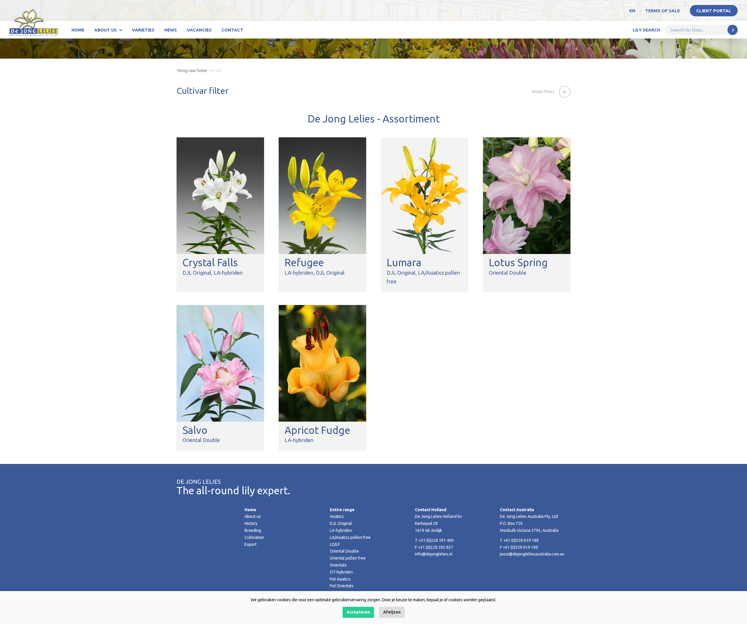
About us (105, 30)
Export (250, 544)
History (251, 523)
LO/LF (335, 544)
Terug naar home (192, 70)
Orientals (338, 565)
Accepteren (358, 612)
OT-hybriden (341, 572)
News (170, 30)
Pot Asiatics (340, 579)
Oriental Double (344, 551)
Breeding (253, 530)
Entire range (342, 509)
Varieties (143, 30)
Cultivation (254, 537)
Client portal (713, 10)
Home (77, 30)
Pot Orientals (342, 585)
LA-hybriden (341, 530)
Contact (232, 30)
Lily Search (646, 30)
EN (632, 10)
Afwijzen (392, 612)
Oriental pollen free (348, 558)
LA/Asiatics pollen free (350, 537)
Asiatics (337, 516)
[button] (551, 91)
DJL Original (341, 523)
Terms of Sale (662, 10)
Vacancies (199, 30)
